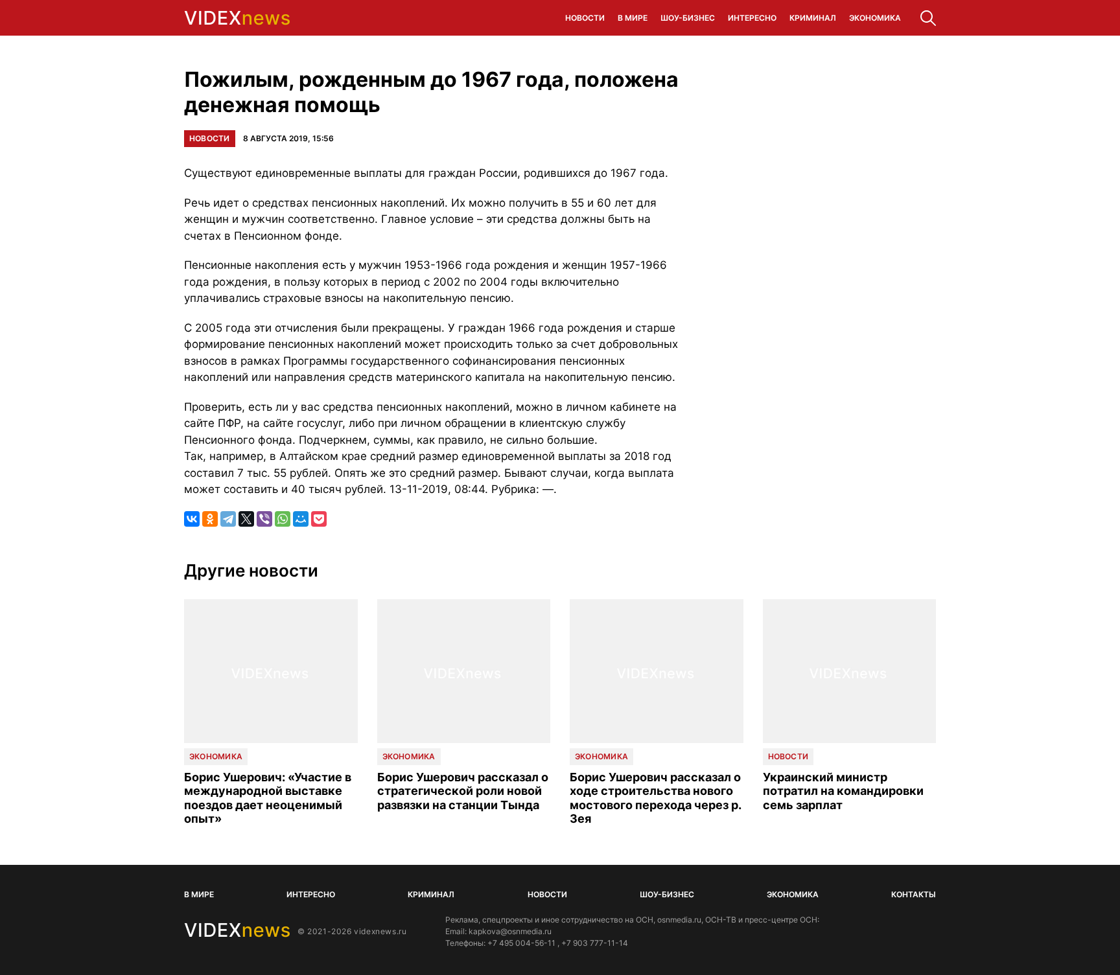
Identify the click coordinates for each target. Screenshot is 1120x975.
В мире (633, 18)
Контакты (913, 894)
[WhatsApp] (282, 519)
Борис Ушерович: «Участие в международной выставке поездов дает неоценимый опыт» (267, 798)
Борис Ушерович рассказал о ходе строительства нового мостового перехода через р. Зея (655, 798)
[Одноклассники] (210, 519)
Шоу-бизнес (687, 18)
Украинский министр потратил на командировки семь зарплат (843, 791)
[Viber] (264, 519)
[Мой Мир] (301, 519)
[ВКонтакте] (192, 519)
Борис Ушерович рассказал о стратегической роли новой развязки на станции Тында (462, 791)
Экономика (875, 18)
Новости (585, 18)
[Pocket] (319, 519)
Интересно (752, 18)
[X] (246, 519)
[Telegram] (228, 519)
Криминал (812, 18)
